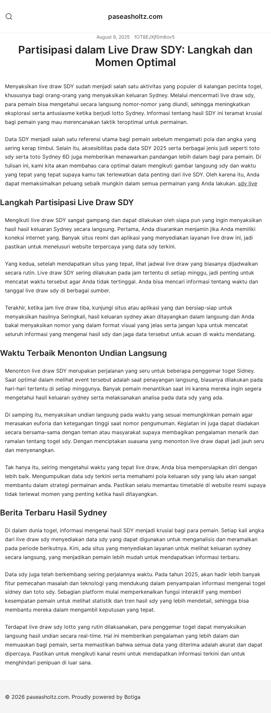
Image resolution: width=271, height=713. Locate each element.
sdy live (247, 183)
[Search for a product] (9, 16)
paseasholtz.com (135, 16)
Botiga (132, 697)
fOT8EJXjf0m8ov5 (155, 37)
